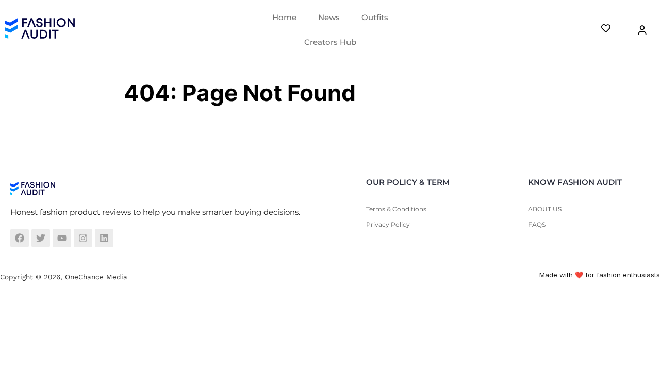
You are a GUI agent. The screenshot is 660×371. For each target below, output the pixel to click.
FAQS (537, 224)
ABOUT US (545, 209)
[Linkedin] (104, 238)
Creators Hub (330, 42)
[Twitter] (40, 238)
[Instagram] (83, 238)
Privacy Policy (388, 224)
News (329, 17)
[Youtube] (62, 238)
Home (284, 17)
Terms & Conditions (396, 209)
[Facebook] (19, 238)
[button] (635, 30)
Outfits (374, 17)
